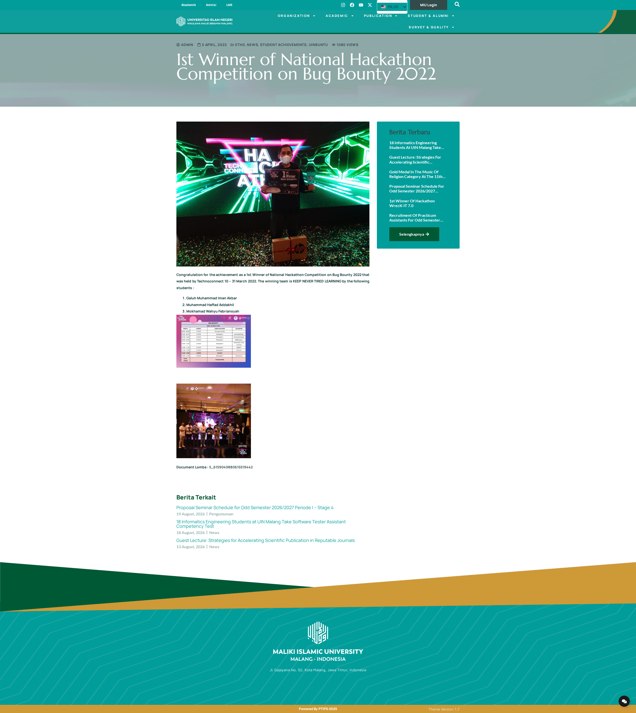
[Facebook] (352, 4)
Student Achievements (283, 44)
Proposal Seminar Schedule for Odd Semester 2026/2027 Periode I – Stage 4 (255, 507)
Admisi (211, 5)
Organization (294, 15)
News (252, 44)
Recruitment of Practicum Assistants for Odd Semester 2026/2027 (414, 217)
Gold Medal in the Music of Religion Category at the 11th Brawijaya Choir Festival (415, 174)
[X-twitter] (369, 4)
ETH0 (240, 44)
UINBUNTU (318, 44)
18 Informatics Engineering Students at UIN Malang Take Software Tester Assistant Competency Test (261, 524)
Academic (337, 15)
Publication (378, 15)
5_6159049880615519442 (231, 467)
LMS (229, 5)
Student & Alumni (428, 15)
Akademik (188, 5)
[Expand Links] (624, 701)
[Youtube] (361, 4)
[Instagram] (343, 4)
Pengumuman (221, 513)
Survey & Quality (429, 27)
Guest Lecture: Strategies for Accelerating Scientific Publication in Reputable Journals (265, 540)
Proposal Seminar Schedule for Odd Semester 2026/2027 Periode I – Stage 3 (416, 188)
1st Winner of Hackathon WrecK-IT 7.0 (412, 203)
